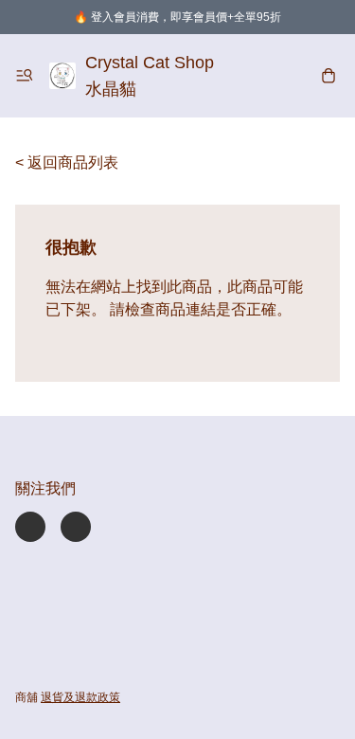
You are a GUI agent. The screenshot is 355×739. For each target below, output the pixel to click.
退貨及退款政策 (80, 697)
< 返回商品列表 (66, 162)
